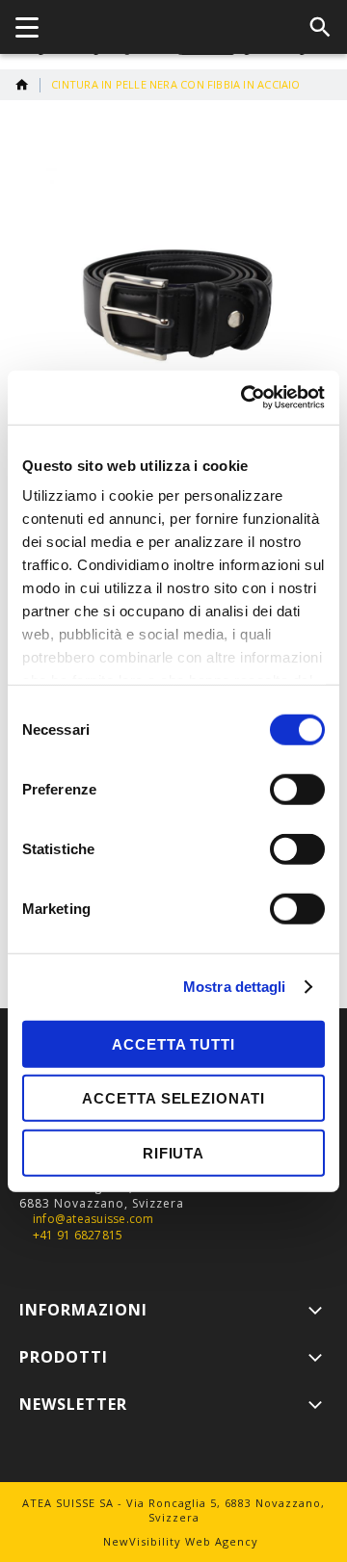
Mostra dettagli (234, 986)
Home (22, 84)
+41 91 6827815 (77, 1235)
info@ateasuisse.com (93, 1219)
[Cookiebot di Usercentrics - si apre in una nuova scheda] (245, 397)
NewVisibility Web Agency (180, 1541)
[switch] (297, 790)
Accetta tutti (173, 1043)
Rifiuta (173, 1152)
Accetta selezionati (173, 1098)
